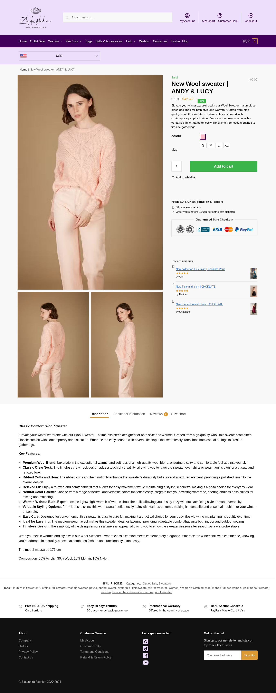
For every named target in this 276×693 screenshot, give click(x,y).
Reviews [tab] (158, 414)
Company (25, 640)
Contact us (26, 657)
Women (174, 587)
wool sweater (163, 592)
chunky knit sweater (25, 587)
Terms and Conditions (94, 651)
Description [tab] (99, 414)
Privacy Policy (28, 651)
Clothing (44, 587)
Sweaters (165, 583)
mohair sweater (78, 587)
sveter (112, 587)
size (174, 150)
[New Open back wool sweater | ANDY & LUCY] (251, 79)
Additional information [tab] (129, 414)
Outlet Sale (150, 583)
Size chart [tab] (178, 414)
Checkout (251, 20)
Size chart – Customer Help (220, 20)
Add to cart (223, 166)
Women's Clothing (192, 587)
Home (23, 69)
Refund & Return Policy (96, 657)
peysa (93, 587)
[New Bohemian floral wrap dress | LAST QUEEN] (255, 79)
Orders (23, 646)
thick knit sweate (136, 587)
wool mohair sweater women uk (132, 592)
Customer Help (90, 646)
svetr (121, 587)
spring (103, 587)
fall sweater (59, 587)
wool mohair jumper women (223, 587)
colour (176, 136)
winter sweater (157, 587)
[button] (250, 41)
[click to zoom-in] (90, 182)
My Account (187, 20)
